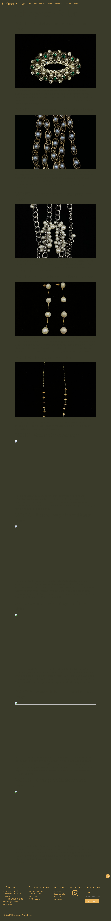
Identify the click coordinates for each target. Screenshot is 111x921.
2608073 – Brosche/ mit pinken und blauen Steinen (53, 518)
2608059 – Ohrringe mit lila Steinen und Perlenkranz (50, 783)
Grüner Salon (13, 3)
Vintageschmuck (36, 3)
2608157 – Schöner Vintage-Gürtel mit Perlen (54, 109)
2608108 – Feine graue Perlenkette (45, 357)
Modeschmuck (55, 3)
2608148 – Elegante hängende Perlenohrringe (54, 276)
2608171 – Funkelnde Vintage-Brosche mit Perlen (51, 26)
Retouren (58, 899)
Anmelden (92, 901)
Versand (57, 896)
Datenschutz (59, 894)
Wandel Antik (72, 3)
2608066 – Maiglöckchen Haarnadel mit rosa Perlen (54, 694)
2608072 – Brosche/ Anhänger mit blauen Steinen (52, 606)
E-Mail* (88, 892)
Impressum (59, 891)
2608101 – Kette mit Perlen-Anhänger (47, 435)
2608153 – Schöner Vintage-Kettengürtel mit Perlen (53, 197)
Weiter (91, 868)
